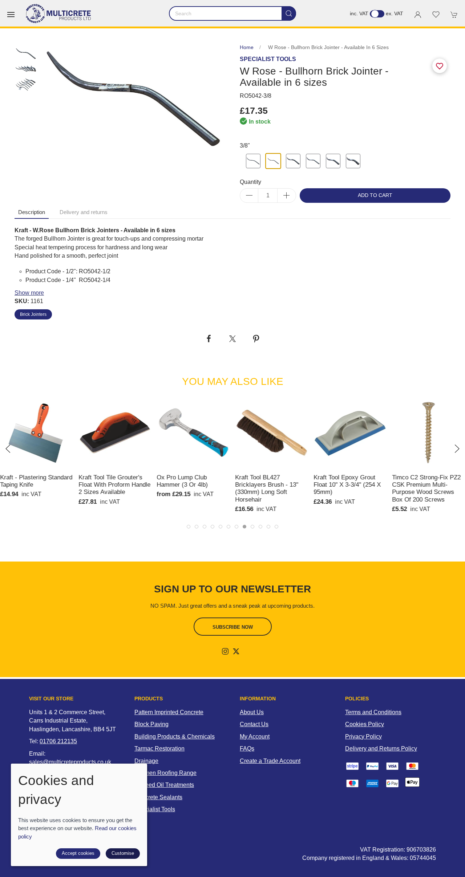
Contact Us (254, 724)
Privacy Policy (363, 736)
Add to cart (375, 195)
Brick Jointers (33, 314)
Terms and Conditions (373, 712)
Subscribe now (233, 627)
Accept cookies (78, 853)
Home (247, 47)
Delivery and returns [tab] (84, 212)
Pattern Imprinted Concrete (168, 712)
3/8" (245, 145)
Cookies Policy (364, 724)
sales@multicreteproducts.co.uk (70, 762)
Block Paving (151, 724)
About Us (252, 712)
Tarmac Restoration (159, 748)
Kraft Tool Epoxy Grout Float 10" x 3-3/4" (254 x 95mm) (347, 485)
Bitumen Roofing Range (165, 773)
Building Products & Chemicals (174, 736)
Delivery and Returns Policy (381, 748)
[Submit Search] (289, 13)
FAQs (247, 748)
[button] (11, 14)
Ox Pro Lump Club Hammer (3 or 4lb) (182, 481)
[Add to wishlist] (455, 406)
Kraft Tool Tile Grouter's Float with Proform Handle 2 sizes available (114, 485)
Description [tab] (31, 212)
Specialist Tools (154, 809)
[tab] (188, 526)
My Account (255, 736)
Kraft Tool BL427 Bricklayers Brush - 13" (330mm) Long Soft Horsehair (266, 488)
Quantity (250, 182)
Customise (123, 853)
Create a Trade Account (270, 761)
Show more (29, 293)
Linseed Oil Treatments (164, 785)
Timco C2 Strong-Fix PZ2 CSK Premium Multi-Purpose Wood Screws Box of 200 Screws (426, 488)
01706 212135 (58, 741)
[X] (236, 651)
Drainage (146, 761)
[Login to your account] (417, 14)
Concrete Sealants (158, 797)
